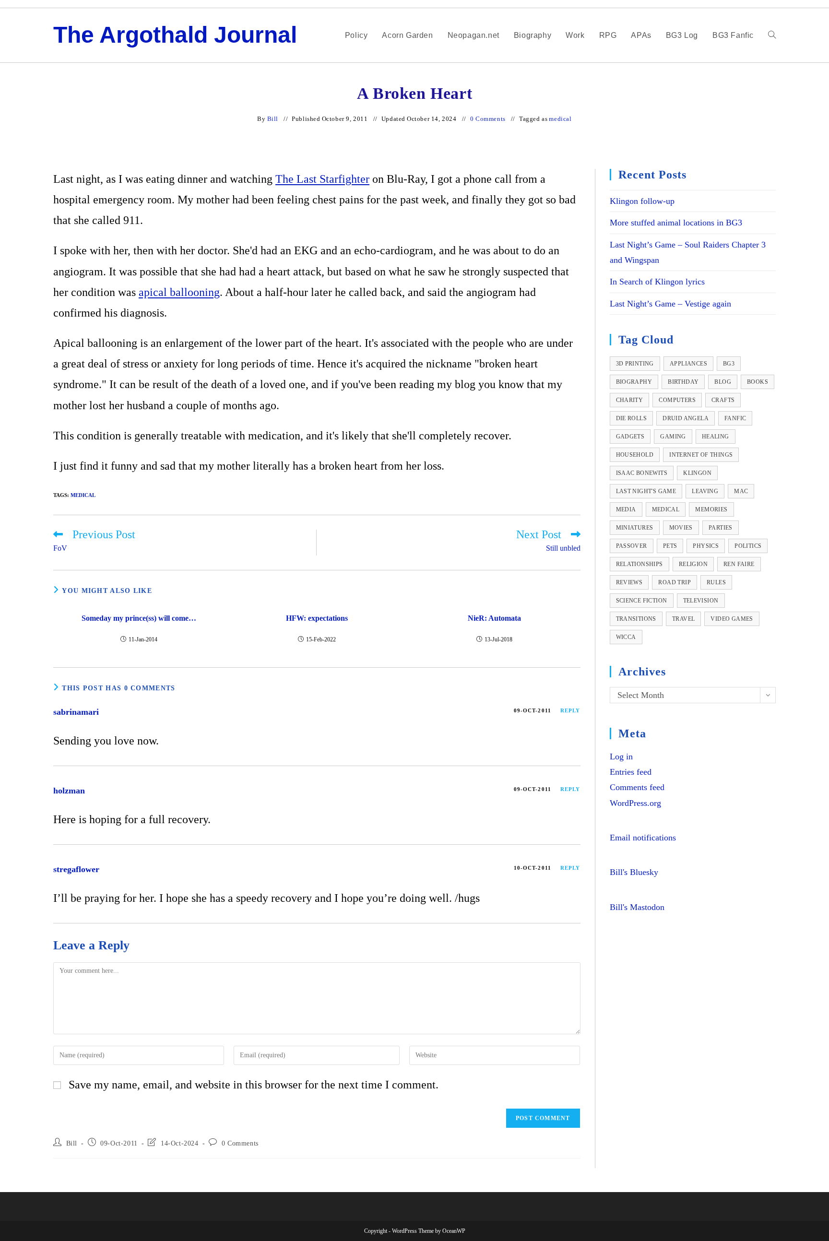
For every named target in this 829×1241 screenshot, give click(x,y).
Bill (272, 118)
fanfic (735, 418)
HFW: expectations (317, 618)
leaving (705, 491)
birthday (683, 381)
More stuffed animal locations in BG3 (676, 222)
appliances (688, 363)
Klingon (697, 473)
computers (677, 400)
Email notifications (643, 837)
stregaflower (76, 869)
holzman (69, 790)
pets (670, 546)
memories (711, 509)
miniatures (634, 527)
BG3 (728, 363)
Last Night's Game (646, 491)
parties (721, 527)
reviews (629, 582)
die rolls (631, 418)
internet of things (701, 454)
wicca (626, 637)
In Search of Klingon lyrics (657, 281)
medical (560, 118)
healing (715, 436)
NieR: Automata (494, 618)
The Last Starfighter (322, 179)
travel (683, 618)
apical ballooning (179, 292)
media (626, 509)
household (635, 454)
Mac (741, 491)
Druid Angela (686, 418)
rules (716, 582)
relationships (639, 564)
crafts (722, 400)
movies (681, 527)
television (701, 600)
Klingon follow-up (642, 201)
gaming (673, 436)
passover (631, 546)
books (757, 381)
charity (629, 400)
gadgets (630, 436)
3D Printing (635, 363)
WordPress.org (635, 803)
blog (722, 381)
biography (634, 381)
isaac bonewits (642, 473)
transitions (636, 618)
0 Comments (488, 118)
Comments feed (637, 787)
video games (732, 618)
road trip (674, 582)
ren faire (739, 564)
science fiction (641, 600)
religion (693, 564)
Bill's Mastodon (637, 907)
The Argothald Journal (175, 34)
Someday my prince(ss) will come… (139, 618)
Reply (570, 710)
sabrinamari (76, 712)
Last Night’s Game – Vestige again (670, 303)
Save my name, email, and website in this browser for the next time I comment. (253, 1084)
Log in (621, 756)
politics (747, 546)
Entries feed (630, 772)
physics (706, 546)
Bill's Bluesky (634, 872)
